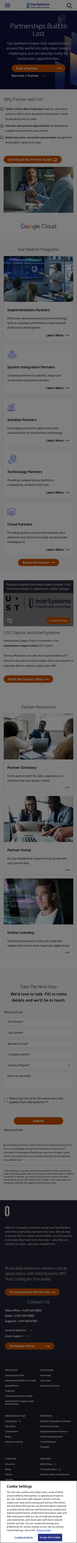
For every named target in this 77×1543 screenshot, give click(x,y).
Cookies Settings (24, 1537)
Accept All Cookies (50, 1537)
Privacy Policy (44, 1530)
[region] (38, 1512)
